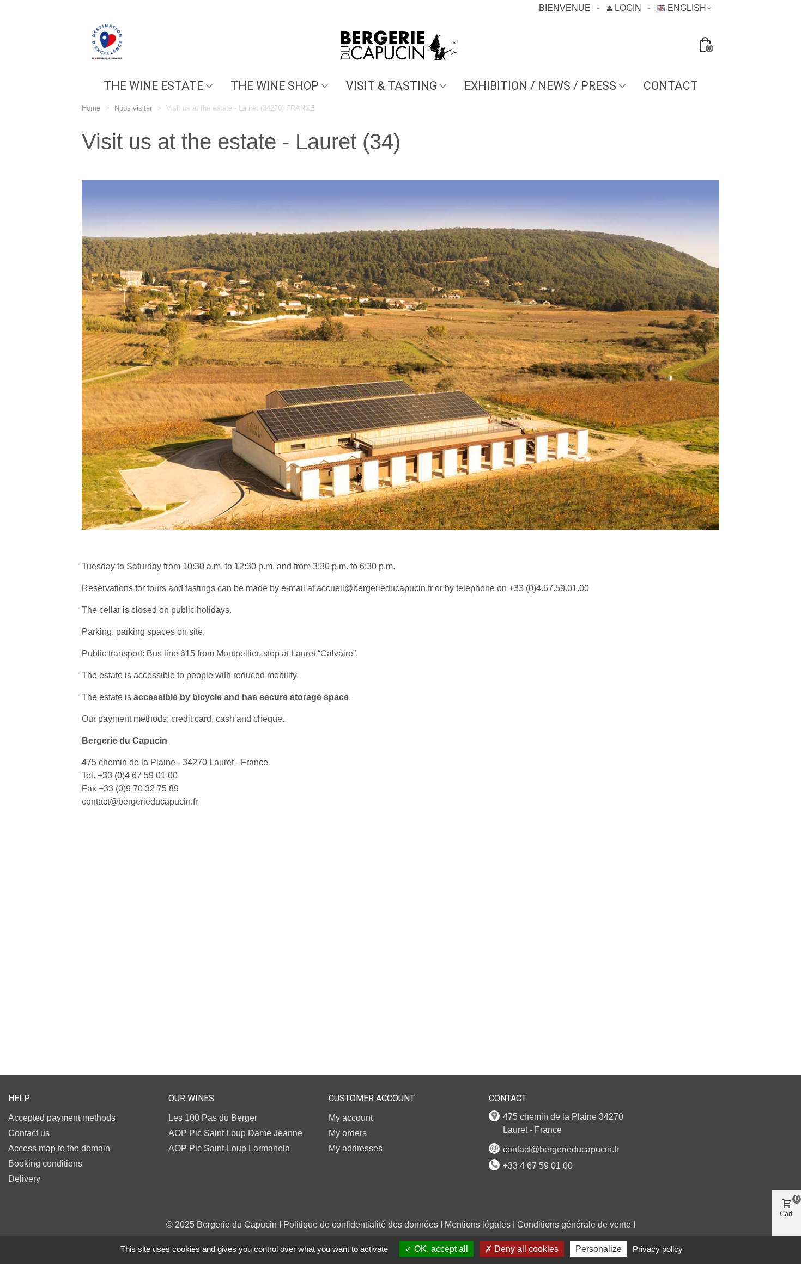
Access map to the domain (59, 1148)
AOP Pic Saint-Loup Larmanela (229, 1148)
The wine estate (153, 86)
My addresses (356, 1148)
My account (351, 1117)
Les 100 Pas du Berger (212, 1117)
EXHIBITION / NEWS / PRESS (540, 86)
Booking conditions (45, 1163)
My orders (348, 1133)
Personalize (598, 1249)
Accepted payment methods (62, 1117)
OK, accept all (440, 1249)
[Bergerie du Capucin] (400, 46)
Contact (671, 86)
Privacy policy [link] (658, 1249)
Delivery (24, 1178)
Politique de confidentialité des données (360, 1224)
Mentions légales (478, 1224)
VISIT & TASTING (391, 86)
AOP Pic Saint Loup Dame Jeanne (235, 1133)
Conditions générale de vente (574, 1224)
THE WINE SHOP (274, 86)
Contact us (29, 1133)
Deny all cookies (525, 1249)
